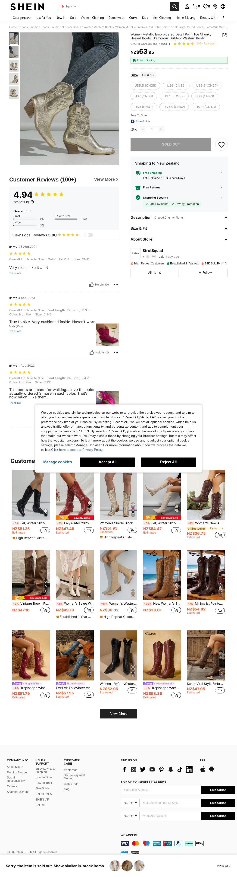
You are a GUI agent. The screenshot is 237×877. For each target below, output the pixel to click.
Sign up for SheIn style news (143, 781)
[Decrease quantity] (143, 129)
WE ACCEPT (129, 835)
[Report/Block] (116, 284)
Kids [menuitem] (145, 17)
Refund (40, 805)
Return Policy (43, 794)
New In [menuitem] (60, 17)
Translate (15, 273)
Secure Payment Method (74, 777)
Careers (12, 786)
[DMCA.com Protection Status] (135, 852)
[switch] (88, 235)
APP (202, 760)
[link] (196, 6)
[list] (158, 769)
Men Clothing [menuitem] (162, 17)
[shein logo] (27, 6)
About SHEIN (15, 767)
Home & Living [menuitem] (186, 17)
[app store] (203, 771)
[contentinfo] (178, 843)
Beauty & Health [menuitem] (211, 17)
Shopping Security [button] (155, 197)
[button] (215, 6)
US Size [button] (146, 75)
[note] (30, 538)
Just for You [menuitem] (43, 17)
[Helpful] (91, 284)
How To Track (44, 783)
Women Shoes (40, 27)
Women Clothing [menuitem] (92, 17)
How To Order (44, 777)
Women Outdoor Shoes (66, 27)
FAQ (66, 789)
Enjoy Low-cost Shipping (45, 770)
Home (13, 27)
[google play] (211, 771)
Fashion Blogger (17, 772)
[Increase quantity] (161, 129)
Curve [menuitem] (133, 17)
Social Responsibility (16, 779)
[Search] (174, 6)
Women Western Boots (98, 27)
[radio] (145, 85)
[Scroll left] (218, 17)
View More (118, 713)
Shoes (24, 27)
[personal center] (187, 6)
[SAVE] (221, 144)
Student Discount (17, 792)
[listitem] (31, 506)
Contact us (70, 770)
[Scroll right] (223, 17)
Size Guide (42, 788)
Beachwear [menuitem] (117, 17)
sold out (171, 144)
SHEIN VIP (42, 799)
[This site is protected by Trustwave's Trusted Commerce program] (124, 852)
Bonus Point (71, 783)
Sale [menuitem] (73, 17)
